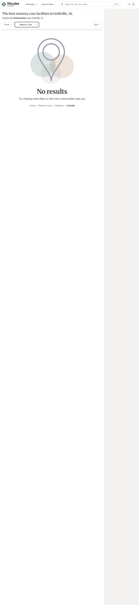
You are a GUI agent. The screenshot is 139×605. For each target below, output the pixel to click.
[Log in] (131, 4)
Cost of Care (47, 4)
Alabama (59, 105)
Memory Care (45, 105)
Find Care (30, 4)
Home (33, 105)
